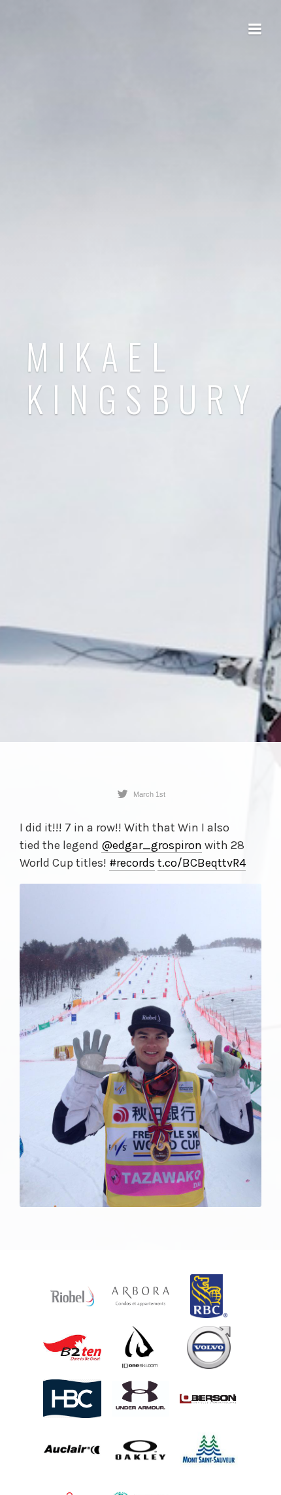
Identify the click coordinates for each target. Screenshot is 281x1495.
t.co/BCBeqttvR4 (201, 863)
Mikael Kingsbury (143, 376)
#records (132, 863)
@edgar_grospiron (151, 845)
